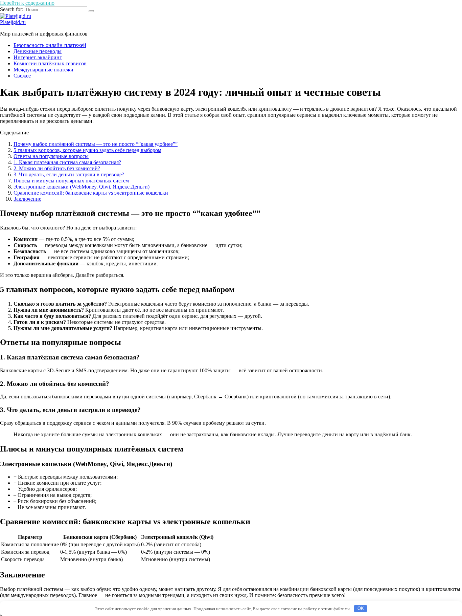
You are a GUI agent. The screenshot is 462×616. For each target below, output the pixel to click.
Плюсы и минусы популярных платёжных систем (71, 180)
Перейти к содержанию (27, 3)
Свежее (22, 76)
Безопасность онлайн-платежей (50, 45)
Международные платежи (43, 69)
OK (360, 608)
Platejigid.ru (13, 22)
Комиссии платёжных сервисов (50, 63)
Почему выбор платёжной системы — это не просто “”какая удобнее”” (96, 144)
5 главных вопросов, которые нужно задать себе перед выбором (87, 150)
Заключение (27, 199)
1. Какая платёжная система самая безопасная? (67, 162)
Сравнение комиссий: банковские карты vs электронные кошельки (91, 193)
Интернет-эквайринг (38, 57)
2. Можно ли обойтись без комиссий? (57, 168)
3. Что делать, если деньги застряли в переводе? (69, 174)
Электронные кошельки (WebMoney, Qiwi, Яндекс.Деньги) (81, 187)
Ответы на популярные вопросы (51, 156)
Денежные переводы (38, 51)
